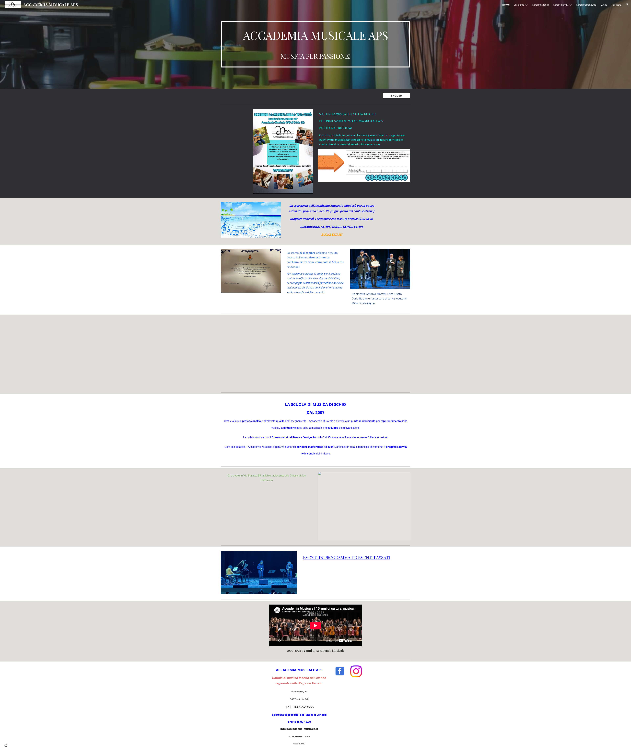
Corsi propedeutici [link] (586, 4)
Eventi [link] (604, 4)
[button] (627, 5)
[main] (315, 44)
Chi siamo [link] (519, 4)
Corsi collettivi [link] (560, 4)
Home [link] (506, 4)
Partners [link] (616, 4)
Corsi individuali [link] (540, 4)
